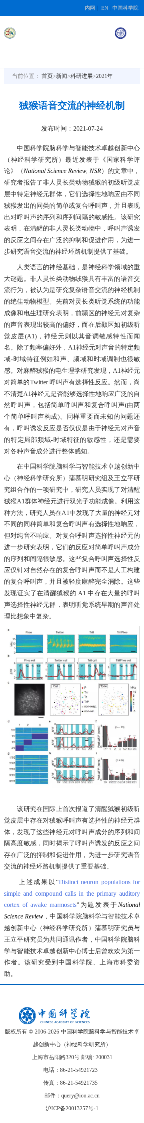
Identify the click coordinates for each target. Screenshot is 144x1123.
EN (104, 8)
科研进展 (81, 76)
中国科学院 (125, 8)
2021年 (104, 76)
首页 (47, 76)
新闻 (61, 76)
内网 (90, 8)
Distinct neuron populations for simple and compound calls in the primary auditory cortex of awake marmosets (72, 893)
